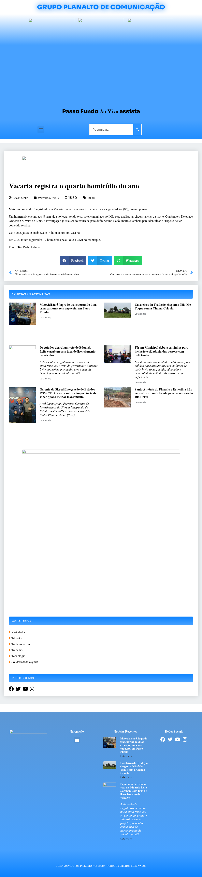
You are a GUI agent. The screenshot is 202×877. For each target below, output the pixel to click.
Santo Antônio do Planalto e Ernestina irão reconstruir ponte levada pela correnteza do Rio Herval (164, 393)
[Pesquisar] (137, 129)
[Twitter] (170, 739)
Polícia (91, 197)
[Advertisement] (101, 74)
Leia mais (45, 317)
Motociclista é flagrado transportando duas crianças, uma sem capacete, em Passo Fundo (68, 308)
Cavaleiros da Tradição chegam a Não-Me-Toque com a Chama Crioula (163, 306)
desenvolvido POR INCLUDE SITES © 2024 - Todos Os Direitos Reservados (101, 865)
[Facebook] (162, 739)
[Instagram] (184, 739)
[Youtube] (177, 739)
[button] (40, 129)
